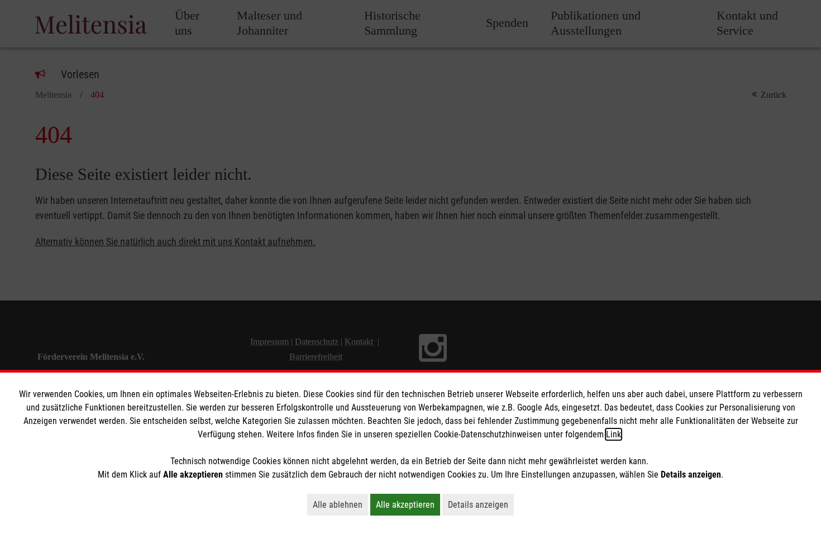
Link (613, 434)
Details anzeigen (481, 504)
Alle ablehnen (340, 504)
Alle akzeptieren (408, 504)
